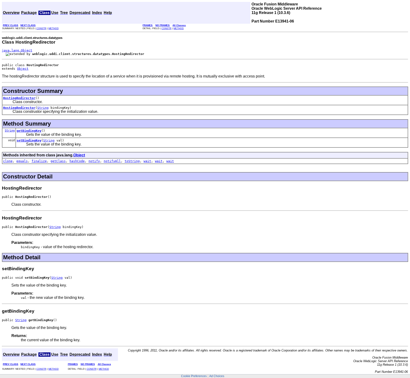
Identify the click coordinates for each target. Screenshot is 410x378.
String (43, 107)
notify (94, 161)
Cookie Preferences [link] (194, 376)
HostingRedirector (19, 98)
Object (22, 68)
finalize (39, 161)
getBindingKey (29, 130)
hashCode (77, 161)
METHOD (53, 28)
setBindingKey (29, 140)
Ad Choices (216, 376)
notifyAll (112, 161)
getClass (58, 161)
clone (8, 161)
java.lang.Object (17, 50)
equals (22, 161)
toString (132, 161)
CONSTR (41, 28)
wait (147, 161)
